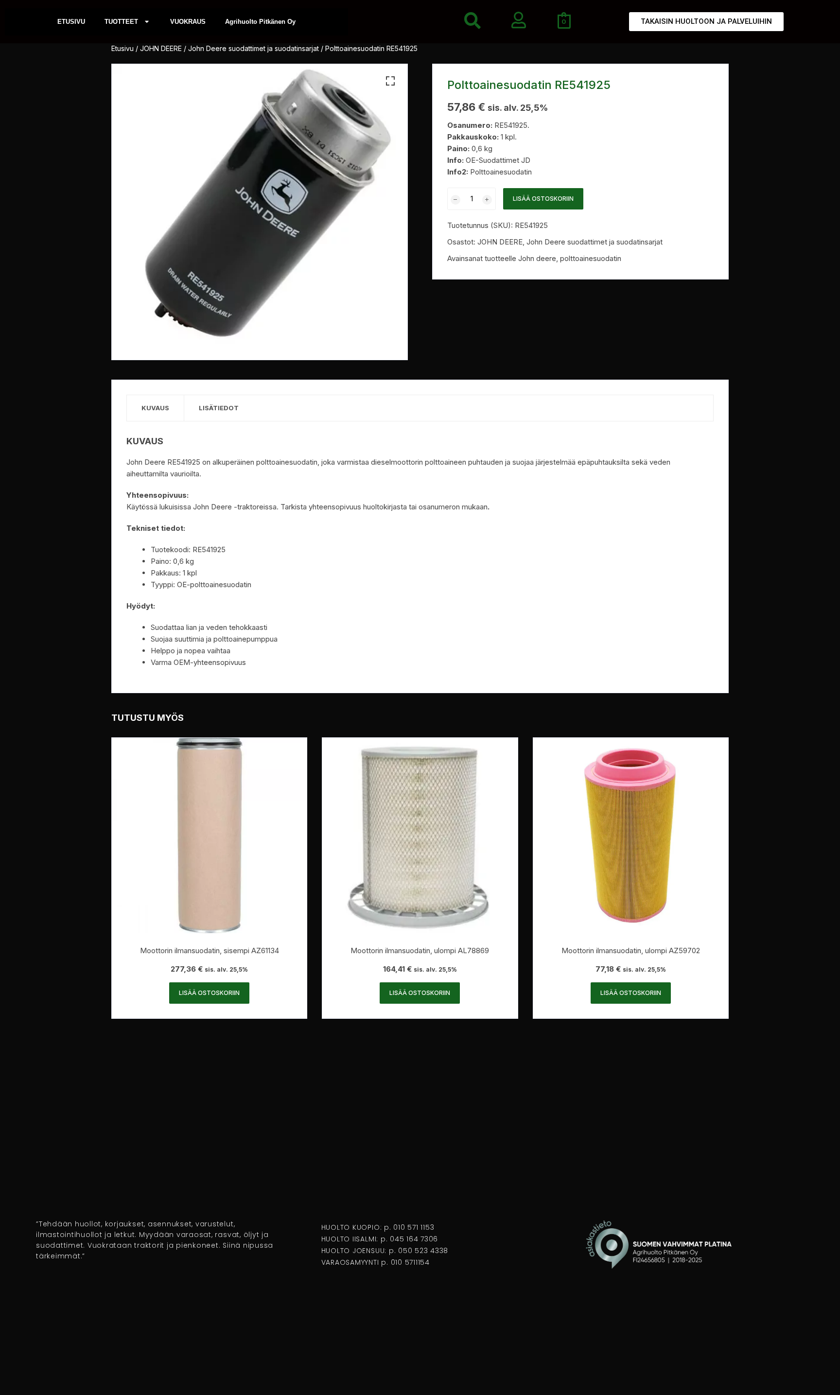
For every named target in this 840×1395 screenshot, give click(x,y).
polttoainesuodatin (590, 258)
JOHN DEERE (161, 48)
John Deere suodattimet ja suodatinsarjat (253, 48)
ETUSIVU (71, 21)
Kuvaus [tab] (155, 408)
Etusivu (122, 48)
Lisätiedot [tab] (219, 408)
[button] (390, 81)
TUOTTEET (121, 21)
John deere (537, 258)
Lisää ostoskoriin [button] (209, 992)
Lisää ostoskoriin (543, 198)
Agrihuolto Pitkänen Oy (260, 21)
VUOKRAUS (188, 21)
